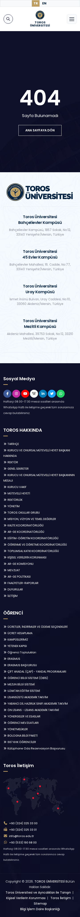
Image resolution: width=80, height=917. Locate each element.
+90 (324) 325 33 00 (23, 823)
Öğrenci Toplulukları (21, 652)
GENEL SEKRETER (18, 469)
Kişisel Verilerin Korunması (26, 898)
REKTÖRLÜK (14, 500)
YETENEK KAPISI (17, 646)
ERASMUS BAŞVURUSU (22, 665)
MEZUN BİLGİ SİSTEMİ (21, 684)
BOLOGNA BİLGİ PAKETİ (22, 735)
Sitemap (40, 903)
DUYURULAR (15, 589)
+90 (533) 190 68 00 (23, 842)
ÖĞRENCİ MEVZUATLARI (23, 723)
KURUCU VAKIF (16, 487)
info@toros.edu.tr (21, 836)
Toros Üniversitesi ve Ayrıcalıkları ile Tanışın (38, 892)
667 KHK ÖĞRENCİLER (21, 742)
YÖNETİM (13, 506)
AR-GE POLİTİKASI (19, 577)
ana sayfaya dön (40, 130)
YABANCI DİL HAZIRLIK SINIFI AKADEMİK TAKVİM (37, 703)
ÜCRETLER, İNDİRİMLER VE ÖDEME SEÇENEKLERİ (37, 627)
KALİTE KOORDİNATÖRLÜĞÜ (25, 525)
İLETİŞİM (12, 596)
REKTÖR (12, 462)
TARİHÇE (13, 444)
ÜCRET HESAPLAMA (19, 633)
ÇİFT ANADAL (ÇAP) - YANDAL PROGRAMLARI (36, 671)
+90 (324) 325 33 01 (23, 830)
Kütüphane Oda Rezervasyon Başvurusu (36, 748)
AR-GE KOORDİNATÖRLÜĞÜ (25, 532)
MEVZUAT (13, 570)
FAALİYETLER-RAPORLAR (22, 583)
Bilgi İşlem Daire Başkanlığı (40, 909)
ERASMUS (13, 659)
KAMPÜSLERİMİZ (17, 639)
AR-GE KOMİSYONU (20, 564)
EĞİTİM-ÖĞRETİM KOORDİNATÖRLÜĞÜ (32, 538)
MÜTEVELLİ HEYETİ (18, 493)
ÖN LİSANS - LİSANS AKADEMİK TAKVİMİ (33, 710)
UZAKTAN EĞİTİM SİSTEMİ (23, 691)
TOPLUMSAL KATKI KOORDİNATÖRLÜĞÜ (33, 551)
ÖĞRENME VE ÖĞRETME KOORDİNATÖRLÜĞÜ (37, 544)
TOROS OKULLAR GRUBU (23, 512)
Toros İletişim (60, 898)
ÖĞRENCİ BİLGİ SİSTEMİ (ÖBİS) (27, 678)
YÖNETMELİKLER (17, 729)
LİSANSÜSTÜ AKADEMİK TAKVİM (27, 697)
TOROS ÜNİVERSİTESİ (49, 881)
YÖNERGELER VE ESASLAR (23, 716)
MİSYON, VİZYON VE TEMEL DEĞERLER (31, 519)
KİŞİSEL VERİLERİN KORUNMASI (26, 557)
